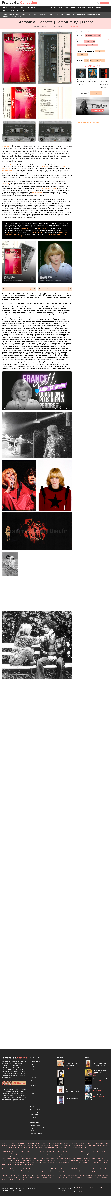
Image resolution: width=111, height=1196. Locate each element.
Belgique (44, 1168)
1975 (49, 1175)
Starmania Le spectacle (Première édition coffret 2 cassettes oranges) (104, 83)
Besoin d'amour (90, 41)
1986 (91, 1175)
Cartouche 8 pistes (13, 1145)
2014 (94, 1177)
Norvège (41, 1171)
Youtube (101, 1187)
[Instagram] (85, 1187)
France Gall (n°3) (33, 1156)
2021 (15, 1179)
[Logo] (32, 2)
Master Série (49, 1158)
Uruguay (92, 1171)
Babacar (68, 1072)
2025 (30, 1179)
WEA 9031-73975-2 (12, 232)
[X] (96, 93)
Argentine (32, 1168)
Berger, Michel (99, 51)
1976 (53, 1175)
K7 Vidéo (101, 1143)
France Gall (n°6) (44, 1156)
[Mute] (55, 408)
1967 (18, 1175)
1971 (34, 1175)
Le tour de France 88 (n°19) (94, 1156)
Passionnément (6, 1160)
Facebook (79, 1187)
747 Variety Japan (14, 1151)
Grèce (4, 1171)
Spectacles (47, 1147)
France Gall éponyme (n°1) (19, 1156)
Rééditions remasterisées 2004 (88, 1160)
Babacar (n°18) (25, 1151)
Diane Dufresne (7, 170)
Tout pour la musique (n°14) (15, 1164)
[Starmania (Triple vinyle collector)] (88, 1088)
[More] (104, 93)
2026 (34, 1179)
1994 (15, 1177)
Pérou (53, 1171)
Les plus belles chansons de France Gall (33, 1158)
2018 (3, 1179)
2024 (26, 1179)
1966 (15, 1175)
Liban (22, 1171)
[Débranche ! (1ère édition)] (92, 73)
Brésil (49, 1168)
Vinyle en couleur (65, 1147)
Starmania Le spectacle (100, 1078)
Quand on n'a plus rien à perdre (87, 45)
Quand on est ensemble (61, 1160)
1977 (57, 1175)
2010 (79, 1177)
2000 (38, 1177)
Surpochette (55, 1147)
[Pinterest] (100, 93)
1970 (30, 1175)
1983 (80, 1175)
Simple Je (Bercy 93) (89, 1162)
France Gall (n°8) (55, 1156)
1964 (7, 1175)
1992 (7, 1177)
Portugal (58, 1171)
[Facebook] (92, 93)
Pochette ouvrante (11, 1147)
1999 (34, 1177)
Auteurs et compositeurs (78, 1147)
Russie (72, 1171)
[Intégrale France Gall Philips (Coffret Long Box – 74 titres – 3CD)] (88, 1063)
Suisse (82, 1171)
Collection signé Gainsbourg (64, 1151)
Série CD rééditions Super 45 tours (60, 1162)
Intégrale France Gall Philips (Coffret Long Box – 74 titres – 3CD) (100, 1063)
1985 (87, 1175)
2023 (23, 1179)
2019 (7, 1179)
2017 (105, 1177)
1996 (23, 1177)
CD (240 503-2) (43, 228)
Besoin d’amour (37, 192)
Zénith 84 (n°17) (28, 1164)
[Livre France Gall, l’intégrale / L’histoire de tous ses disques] (14, 1083)
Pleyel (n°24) (16, 1160)
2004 (54, 1177)
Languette (64, 1145)
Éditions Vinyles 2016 (81, 1154)
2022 (19, 1179)
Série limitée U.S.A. (76, 1162)
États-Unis (96, 1168)
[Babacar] (60, 1073)
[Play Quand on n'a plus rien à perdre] (4, 289)
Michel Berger (44, 166)
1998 (30, 1177)
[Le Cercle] (74, 1191)
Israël (8, 1171)
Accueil (78, 31)
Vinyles (4, 1143)
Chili (58, 1168)
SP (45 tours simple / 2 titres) (99, 1097)
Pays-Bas (47, 1171)
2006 (63, 1177)
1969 (26, 1175)
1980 (68, 1175)
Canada (54, 1168)
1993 (11, 1177)
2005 (58, 1177)
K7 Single (95, 1143)
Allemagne (15, 1168)
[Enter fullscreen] (69, 408)
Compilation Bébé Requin (81, 1151)
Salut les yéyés (24, 1162)
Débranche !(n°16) (56, 1154)
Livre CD (70, 1145)
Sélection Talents (35, 1162)
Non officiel (88, 1145)
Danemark (82, 1168)
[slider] (25, 408)
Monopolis (5, 183)
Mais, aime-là (97, 1095)
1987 (95, 1175)
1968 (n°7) (5, 1151)
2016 (101, 1177)
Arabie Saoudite (23, 1168)
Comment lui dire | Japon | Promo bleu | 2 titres (81, 82)
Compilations (30, 1145)
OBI (101, 1145)
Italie (13, 1171)
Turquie (87, 1171)
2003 (50, 1177)
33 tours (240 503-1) (27, 228)
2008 (71, 1177)
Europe (102, 1168)
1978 (61, 1175)
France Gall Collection (72, 26)
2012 (86, 1177)
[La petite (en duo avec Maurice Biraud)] (88, 1072)
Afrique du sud (6, 1168)
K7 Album (97, 60)
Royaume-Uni (65, 1171)
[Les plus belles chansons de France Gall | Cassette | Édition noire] (60, 1089)
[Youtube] (96, 1187)
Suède (77, 1171)
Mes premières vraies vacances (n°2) (64, 1158)
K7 (91, 60)
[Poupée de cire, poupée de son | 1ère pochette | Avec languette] (60, 1063)
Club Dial (52, 1151)
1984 (103, 60)
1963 (3, 1175)
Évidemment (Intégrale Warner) (97, 1154)
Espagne (88, 1168)
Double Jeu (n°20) (68, 1154)
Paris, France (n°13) (97, 1158)
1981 (72, 1175)
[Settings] (66, 408)
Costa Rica (75, 1168)
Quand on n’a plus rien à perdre (45, 188)
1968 (22, 1175)
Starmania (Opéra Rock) (92, 36)
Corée (69, 1168)
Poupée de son (48, 1160)
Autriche (38, 1168)
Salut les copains (14, 1162)
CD (66, 1073)
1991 (4, 1177)
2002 (46, 1177)
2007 (67, 1177)
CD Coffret (65, 1143)
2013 (90, 1177)
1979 (64, 1175)
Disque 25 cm (39, 1145)
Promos (31, 1147)
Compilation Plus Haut (96, 1151)
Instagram (90, 1187)
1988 (99, 1175)
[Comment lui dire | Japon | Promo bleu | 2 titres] (81, 73)
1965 (11, 1175)
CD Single (72, 1143)
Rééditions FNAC (73, 1160)
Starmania (7, 146)
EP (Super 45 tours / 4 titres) (73, 1067)
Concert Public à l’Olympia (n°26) (28, 1154)
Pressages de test (23, 1147)
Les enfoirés (16, 1158)
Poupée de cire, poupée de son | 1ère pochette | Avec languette (73, 1063)
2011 (83, 1177)
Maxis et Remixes (79, 1145)
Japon (17, 1171)
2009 (75, 1177)
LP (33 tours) (97, 1080)
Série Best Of (45, 1162)
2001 (42, 1177)
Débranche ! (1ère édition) (92, 80)
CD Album (58, 1143)
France (86, 60)
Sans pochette (39, 1147)
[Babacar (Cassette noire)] (60, 1081)
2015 (98, 1177)
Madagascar (28, 1171)
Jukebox (57, 1145)
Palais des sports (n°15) (83, 1158)
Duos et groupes (49, 1145)
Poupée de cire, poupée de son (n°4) (31, 1160)
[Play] (4, 408)
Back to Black (35, 1151)
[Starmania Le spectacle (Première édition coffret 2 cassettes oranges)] (104, 73)
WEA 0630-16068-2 (39, 232)
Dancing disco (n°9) (44, 1154)
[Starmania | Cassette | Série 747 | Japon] (60, 1100)
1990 (107, 1175)
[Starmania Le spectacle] (88, 1080)
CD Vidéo (79, 1143)
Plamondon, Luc (83, 54)
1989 (103, 1175)
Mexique (35, 1171)
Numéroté (96, 1145)
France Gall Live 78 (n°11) (68, 1156)
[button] (19, 58)
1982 (76, 1175)
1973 (41, 1175)
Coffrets (22, 1145)
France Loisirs (81, 1156)
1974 (45, 1175)
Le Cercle (79, 1191)
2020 (11, 1179)
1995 (19, 1177)
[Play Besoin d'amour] (40, 289)
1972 (38, 1175)
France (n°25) (6, 1156)
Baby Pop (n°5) (44, 1151)
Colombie (64, 1168)
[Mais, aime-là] (88, 1096)
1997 (26, 1177)
